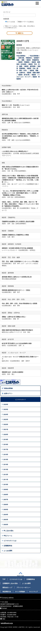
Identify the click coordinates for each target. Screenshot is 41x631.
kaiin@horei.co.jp (7, 623)
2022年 (5, 424)
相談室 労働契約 (23, 62)
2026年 (5, 404)
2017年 (5, 449)
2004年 (5, 514)
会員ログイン (8, 393)
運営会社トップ (7, 587)
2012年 (5, 474)
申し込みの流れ (9, 531)
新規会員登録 (8, 388)
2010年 (5, 484)
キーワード (6, 12)
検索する (20, 33)
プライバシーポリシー (23, 587)
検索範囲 (6, 19)
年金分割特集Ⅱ (35, 56)
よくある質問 (8, 551)
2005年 (5, 509)
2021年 (5, 429)
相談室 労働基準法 (32, 60)
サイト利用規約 (20, 591)
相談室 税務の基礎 (33, 72)
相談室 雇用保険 (29, 66)
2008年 (5, 494)
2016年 (5, 454)
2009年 (5, 489)
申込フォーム (8, 536)
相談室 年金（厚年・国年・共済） (27, 69)
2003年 (5, 519)
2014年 (5, 464)
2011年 (5, 479)
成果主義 (21, 58)
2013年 (5, 469)
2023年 (5, 419)
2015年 (5, 459)
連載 (22, 60)
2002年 (5, 524)
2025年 (5, 409)
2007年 (5, 499)
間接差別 (29, 58)
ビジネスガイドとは (10, 541)
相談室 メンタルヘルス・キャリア (28, 76)
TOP (3, 579)
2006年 (5, 504)
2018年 (5, 444)
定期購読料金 (8, 546)
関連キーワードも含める (26, 22)
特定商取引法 (7, 591)
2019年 (5, 439)
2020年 (5, 434)
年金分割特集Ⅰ (22, 56)
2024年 (5, 414)
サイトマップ (33, 591)
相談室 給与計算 (23, 75)
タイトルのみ (11, 22)
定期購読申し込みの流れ (10, 583)
